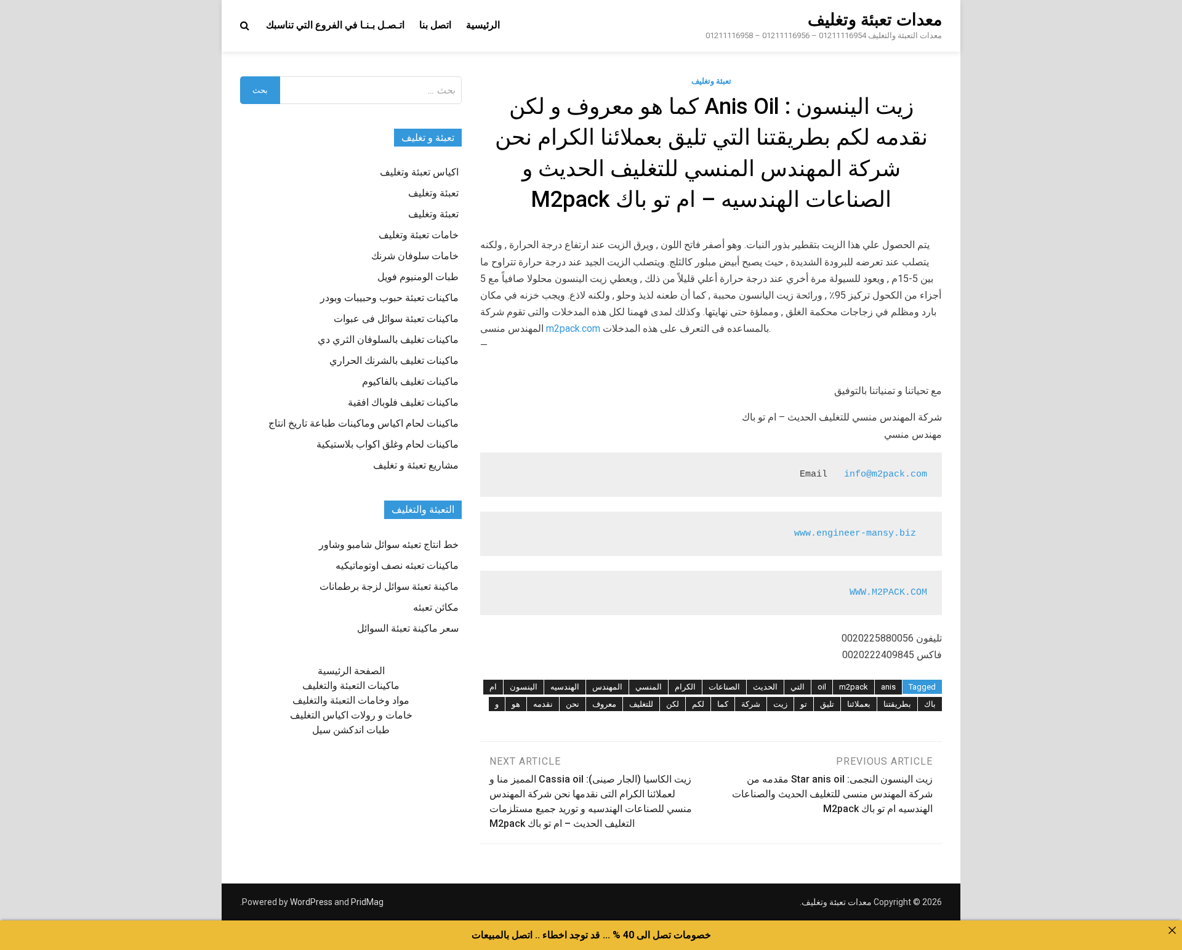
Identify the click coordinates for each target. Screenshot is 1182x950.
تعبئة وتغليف (711, 81)
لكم (698, 704)
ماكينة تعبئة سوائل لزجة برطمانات (389, 586)
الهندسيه (564, 686)
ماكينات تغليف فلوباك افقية (403, 402)
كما (722, 704)
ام (493, 686)
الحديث (765, 686)
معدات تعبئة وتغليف (875, 20)
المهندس (607, 686)
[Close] (1172, 930)
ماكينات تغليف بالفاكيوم (410, 381)
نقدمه (543, 704)
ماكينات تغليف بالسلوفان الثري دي (388, 339)
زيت (780, 704)
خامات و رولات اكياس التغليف (351, 715)
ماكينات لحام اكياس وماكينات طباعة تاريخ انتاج (363, 423)
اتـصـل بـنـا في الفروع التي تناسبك (335, 25)
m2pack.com (573, 328)
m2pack (853, 686)
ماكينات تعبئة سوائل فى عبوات (396, 318)
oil (822, 686)
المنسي (648, 686)
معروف (604, 704)
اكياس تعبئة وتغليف (419, 172)
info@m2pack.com (885, 474)
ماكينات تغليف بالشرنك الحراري (394, 360)
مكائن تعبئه (436, 607)
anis (888, 686)
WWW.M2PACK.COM (888, 592)
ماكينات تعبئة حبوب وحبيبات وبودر (389, 298)
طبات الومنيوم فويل (418, 277)
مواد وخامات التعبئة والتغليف (350, 700)
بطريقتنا (897, 704)
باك (930, 704)
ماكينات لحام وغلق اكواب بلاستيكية (387, 444)
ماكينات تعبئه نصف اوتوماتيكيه (397, 565)
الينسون (523, 686)
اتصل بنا (435, 25)
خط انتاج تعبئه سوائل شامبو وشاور (389, 544)
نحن (572, 704)
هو (516, 704)
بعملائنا (858, 704)
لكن (672, 704)
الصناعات (724, 686)
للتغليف (641, 704)
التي (797, 686)
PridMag (367, 902)
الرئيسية (483, 25)
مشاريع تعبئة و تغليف (416, 465)
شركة (750, 704)
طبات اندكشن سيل (351, 730)
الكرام (685, 686)
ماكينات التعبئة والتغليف (351, 685)
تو (803, 704)
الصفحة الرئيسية (351, 671)
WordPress (311, 902)
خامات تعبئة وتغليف (419, 235)
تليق (827, 704)
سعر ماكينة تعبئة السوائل (408, 628)
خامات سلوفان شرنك (415, 256)
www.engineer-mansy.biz (855, 533)
